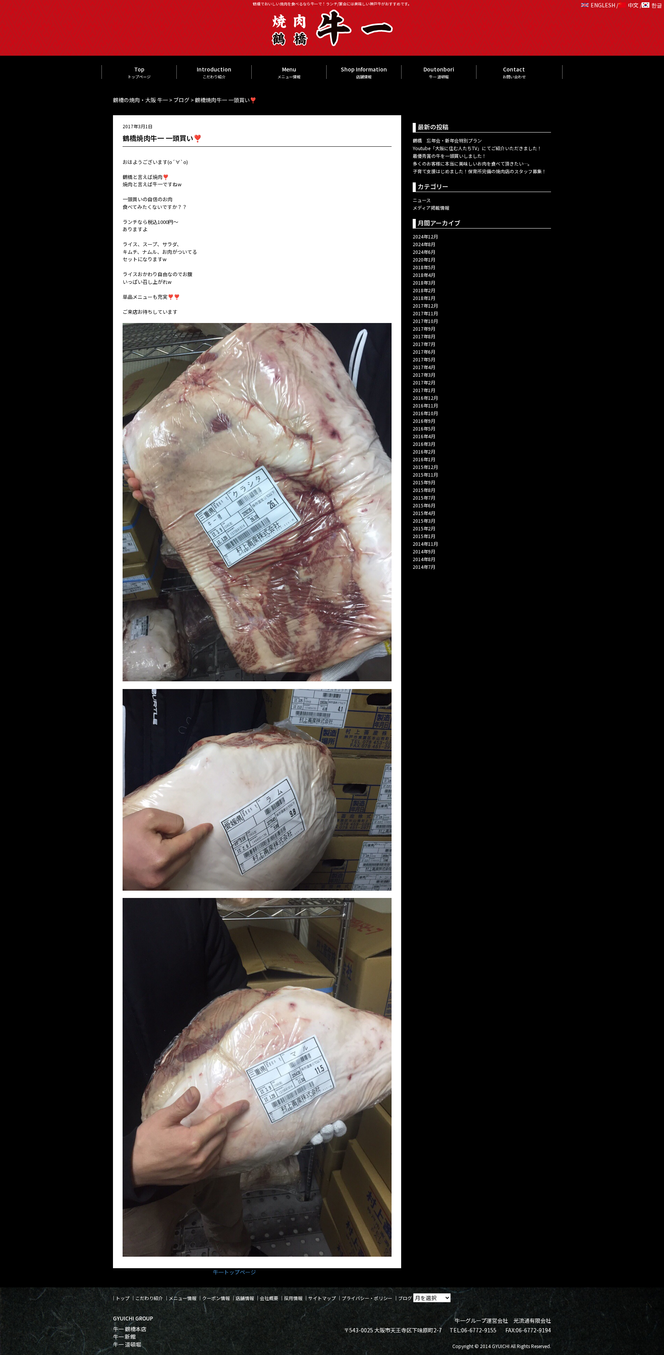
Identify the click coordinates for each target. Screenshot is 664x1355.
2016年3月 (424, 444)
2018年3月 (424, 282)
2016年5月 (424, 428)
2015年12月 (425, 467)
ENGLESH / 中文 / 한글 (626, 5)
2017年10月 (425, 321)
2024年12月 (425, 236)
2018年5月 (424, 267)
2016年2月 (424, 451)
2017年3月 (424, 374)
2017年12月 (425, 305)
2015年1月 (424, 536)
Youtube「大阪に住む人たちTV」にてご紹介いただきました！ (477, 148)
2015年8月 (424, 490)
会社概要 (269, 1298)
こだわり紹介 (149, 1298)
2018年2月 (424, 290)
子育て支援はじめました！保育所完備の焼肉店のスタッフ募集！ (479, 171)
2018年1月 (424, 298)
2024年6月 (424, 251)
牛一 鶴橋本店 (129, 1329)
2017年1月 (424, 390)
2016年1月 (424, 459)
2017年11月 (425, 313)
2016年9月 (424, 420)
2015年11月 (425, 474)
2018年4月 (424, 275)
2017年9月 (424, 328)
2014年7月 (424, 566)
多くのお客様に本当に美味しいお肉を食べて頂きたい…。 (472, 163)
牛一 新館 (124, 1336)
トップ (122, 1298)
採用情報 (293, 1298)
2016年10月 (425, 413)
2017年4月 (424, 367)
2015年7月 (424, 497)
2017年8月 (424, 336)
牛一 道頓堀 (127, 1344)
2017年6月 (424, 351)
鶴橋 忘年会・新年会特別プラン (447, 140)
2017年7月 (424, 344)
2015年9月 (424, 482)
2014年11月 (425, 543)
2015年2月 (424, 528)
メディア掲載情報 (431, 207)
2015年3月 (424, 520)
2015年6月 (424, 505)
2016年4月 (424, 436)
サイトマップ (322, 1298)
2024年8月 (424, 244)
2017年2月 (424, 382)
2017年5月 (424, 359)
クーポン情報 (216, 1298)
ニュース (422, 200)
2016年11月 (425, 405)
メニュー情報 (182, 1298)
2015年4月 (424, 513)
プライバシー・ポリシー (367, 1298)
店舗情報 (245, 1298)
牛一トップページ (234, 1272)
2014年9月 (424, 551)
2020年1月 (424, 259)
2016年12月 (425, 397)
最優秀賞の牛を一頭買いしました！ (449, 155)
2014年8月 (424, 559)
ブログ (405, 1298)
